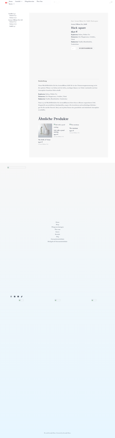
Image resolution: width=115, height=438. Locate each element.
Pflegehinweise (29, 1)
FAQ (57, 237)
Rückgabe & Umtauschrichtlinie (57, 241)
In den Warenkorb (86, 48)
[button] (21, 1)
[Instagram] (11, 296)
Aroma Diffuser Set (80, 21)
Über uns (39, 1)
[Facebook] (18, 296)
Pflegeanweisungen (57, 227)
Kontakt (57, 234)
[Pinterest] (14, 296)
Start (72, 21)
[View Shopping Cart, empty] (110, 2)
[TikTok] (21, 296)
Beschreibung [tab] (42, 81)
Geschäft (18, 1)
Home (11, 1)
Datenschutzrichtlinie (57, 239)
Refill (88, 21)
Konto (11, 4)
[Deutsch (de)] (6, 2)
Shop (57, 224)
